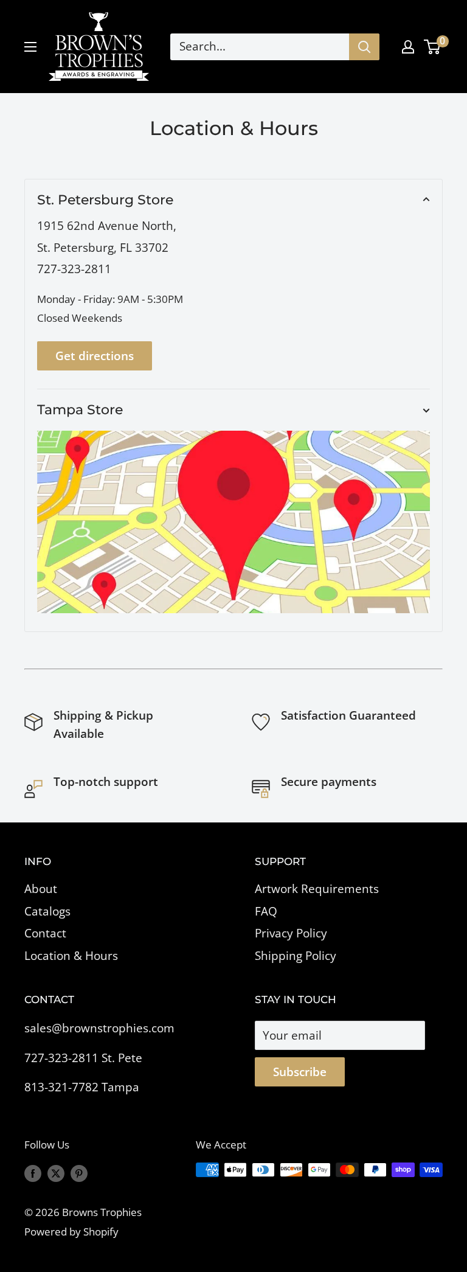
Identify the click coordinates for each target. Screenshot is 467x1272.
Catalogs (47, 911)
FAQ (266, 911)
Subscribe (300, 1072)
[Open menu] (30, 47)
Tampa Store (80, 409)
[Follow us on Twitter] (55, 1172)
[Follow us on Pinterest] (79, 1172)
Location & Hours (71, 956)
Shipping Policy (295, 956)
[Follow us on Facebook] (32, 1172)
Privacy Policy (291, 933)
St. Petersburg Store (105, 200)
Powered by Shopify (71, 1232)
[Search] (364, 46)
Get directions (94, 356)
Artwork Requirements (317, 889)
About (40, 889)
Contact (45, 933)
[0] (432, 47)
